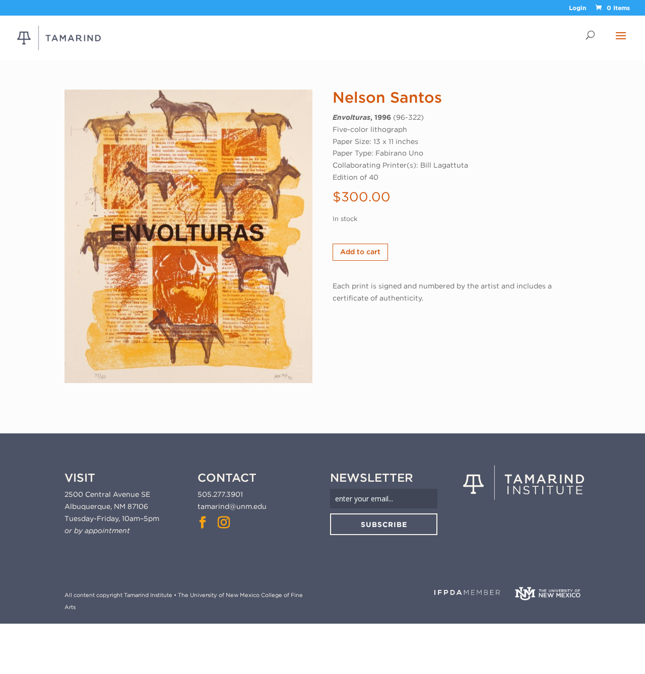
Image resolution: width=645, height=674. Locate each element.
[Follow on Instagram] (224, 522)
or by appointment (97, 531)
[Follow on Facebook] (202, 522)
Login (577, 8)
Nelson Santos (387, 97)
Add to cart (360, 252)
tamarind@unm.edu (232, 506)
